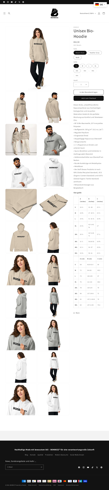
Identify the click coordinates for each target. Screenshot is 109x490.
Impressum (61, 485)
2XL (77, 71)
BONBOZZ (12, 485)
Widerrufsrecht (32, 485)
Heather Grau (95, 53)
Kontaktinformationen (72, 485)
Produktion (49, 455)
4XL (94, 71)
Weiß (77, 57)
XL (95, 66)
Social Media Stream (77, 455)
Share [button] (78, 313)
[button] (4, 13)
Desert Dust (80, 53)
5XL (78, 75)
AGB (54, 485)
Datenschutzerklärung (45, 485)
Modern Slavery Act (61, 455)
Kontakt (33, 455)
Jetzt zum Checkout (88, 98)
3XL (86, 71)
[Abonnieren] (41, 467)
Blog (26, 455)
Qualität (40, 455)
